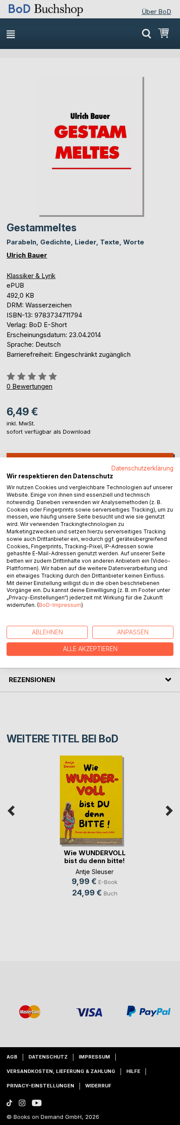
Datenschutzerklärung (142, 468)
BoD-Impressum (60, 605)
